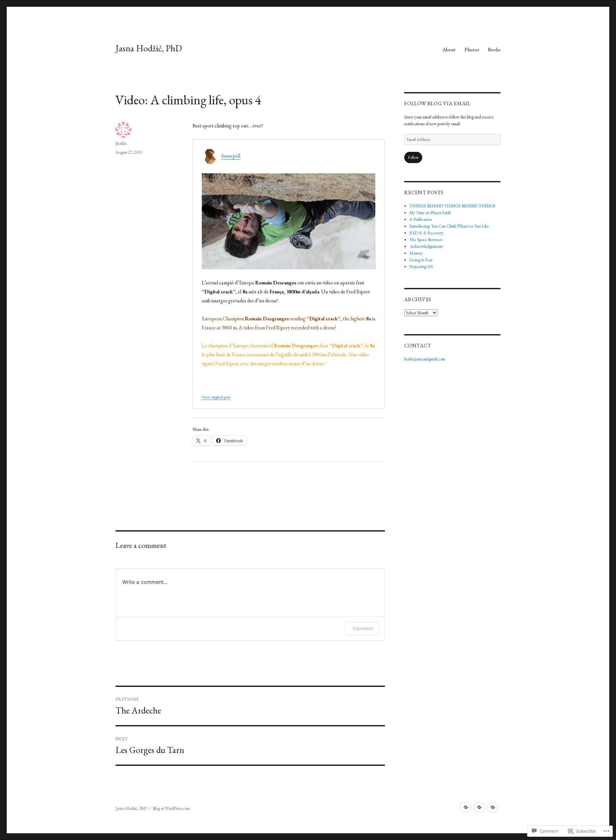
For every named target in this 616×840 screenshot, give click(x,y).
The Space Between (425, 239)
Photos (472, 49)
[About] (465, 807)
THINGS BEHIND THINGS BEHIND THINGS (452, 206)
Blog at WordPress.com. (172, 808)
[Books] (492, 807)
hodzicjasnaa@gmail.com (424, 359)
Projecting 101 (421, 266)
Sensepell (230, 155)
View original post (216, 397)
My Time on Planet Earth (430, 212)
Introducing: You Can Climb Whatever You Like (449, 226)
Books (494, 49)
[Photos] (479, 807)
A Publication (420, 219)
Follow (413, 157)
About (449, 49)
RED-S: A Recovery (426, 233)
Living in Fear (420, 260)
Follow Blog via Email (437, 103)
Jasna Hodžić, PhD (149, 48)
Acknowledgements (426, 246)
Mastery (416, 253)
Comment (363, 628)
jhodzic (121, 143)
